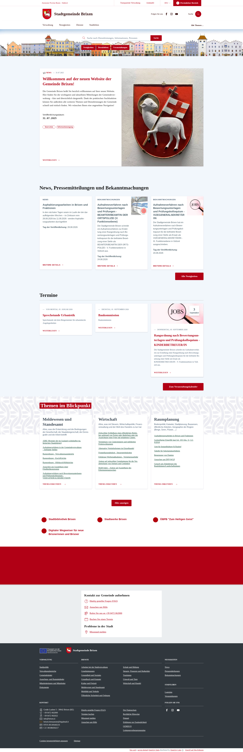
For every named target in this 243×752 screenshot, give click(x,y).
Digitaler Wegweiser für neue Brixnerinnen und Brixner (66, 532)
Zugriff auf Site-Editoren (194, 750)
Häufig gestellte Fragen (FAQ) (93, 710)
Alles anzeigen (121, 503)
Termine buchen (87, 714)
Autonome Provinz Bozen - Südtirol (55, 3)
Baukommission (108, 315)
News (48, 73)
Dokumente (44, 687)
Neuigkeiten (88, 47)
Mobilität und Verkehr (90, 691)
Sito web (133, 750)
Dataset (126, 718)
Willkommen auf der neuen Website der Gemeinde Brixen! (77, 81)
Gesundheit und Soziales (91, 675)
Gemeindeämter (45, 675)
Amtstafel (150, 3)
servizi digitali (143, 750)
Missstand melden (88, 718)
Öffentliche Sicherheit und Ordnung (95, 695)
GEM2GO (127, 726)
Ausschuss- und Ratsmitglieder (51, 679)
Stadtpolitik (44, 667)
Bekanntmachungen (173, 675)
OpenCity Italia (153, 750)
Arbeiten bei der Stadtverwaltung (94, 667)
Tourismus (127, 675)
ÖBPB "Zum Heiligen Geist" (177, 519)
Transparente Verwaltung (130, 3)
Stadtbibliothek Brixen (62, 519)
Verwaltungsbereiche (47, 671)
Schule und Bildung (131, 667)
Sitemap (77, 741)
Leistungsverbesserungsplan (134, 730)
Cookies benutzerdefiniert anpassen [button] (53, 741)
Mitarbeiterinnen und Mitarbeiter (52, 683)
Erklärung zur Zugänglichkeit (135, 722)
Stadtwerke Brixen (115, 519)
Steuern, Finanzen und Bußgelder (136, 671)
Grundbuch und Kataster (91, 679)
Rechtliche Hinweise (131, 714)
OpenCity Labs (175, 750)
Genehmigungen (88, 671)
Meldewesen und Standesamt (93, 687)
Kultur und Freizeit (88, 683)
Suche (156, 38)
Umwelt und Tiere (130, 679)
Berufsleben (103, 47)
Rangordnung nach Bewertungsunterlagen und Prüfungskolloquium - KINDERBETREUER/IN (177, 340)
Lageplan (168, 692)
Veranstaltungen (120, 47)
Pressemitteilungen (172, 671)
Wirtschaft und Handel (132, 683)
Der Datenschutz (129, 710)
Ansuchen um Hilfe (89, 722)
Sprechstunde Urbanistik (59, 315)
